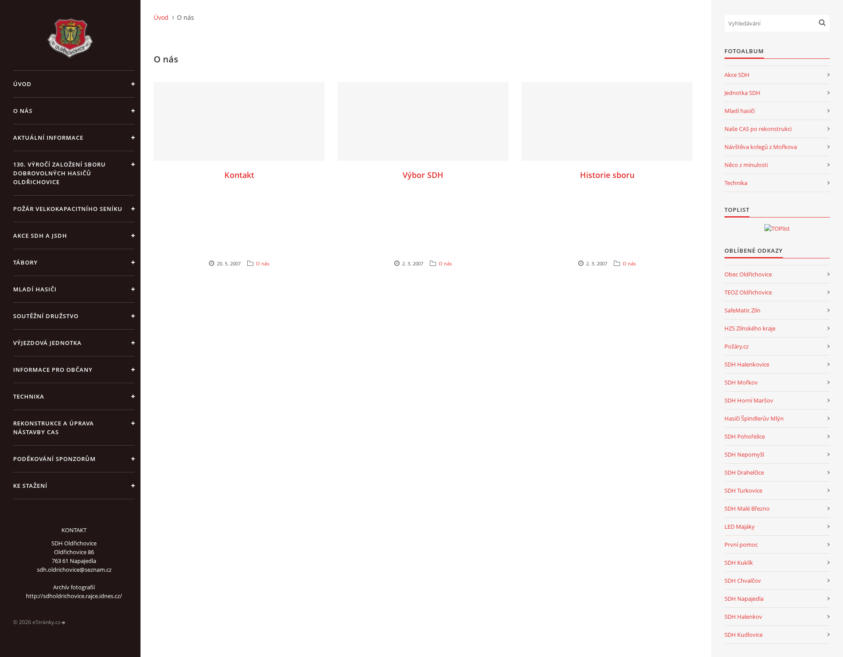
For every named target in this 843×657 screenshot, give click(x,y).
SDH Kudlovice (743, 635)
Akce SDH (736, 75)
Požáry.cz (736, 346)
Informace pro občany (53, 370)
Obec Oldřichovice (748, 274)
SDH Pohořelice (744, 436)
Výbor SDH (423, 175)
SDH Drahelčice (744, 472)
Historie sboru (607, 175)
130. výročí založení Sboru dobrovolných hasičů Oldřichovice (59, 173)
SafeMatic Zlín (742, 310)
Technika (28, 396)
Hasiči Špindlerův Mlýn (754, 418)
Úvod (22, 84)
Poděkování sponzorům (54, 459)
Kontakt (239, 175)
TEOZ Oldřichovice (748, 292)
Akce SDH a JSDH (40, 236)
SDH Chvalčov (742, 580)
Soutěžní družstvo (46, 316)
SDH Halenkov (743, 617)
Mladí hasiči (35, 289)
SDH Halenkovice (746, 364)
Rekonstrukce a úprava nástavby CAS (53, 427)
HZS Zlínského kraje (749, 328)
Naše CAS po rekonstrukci (758, 129)
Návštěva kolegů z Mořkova (760, 147)
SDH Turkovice (743, 490)
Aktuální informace (48, 138)
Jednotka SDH (742, 93)
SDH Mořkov (741, 382)
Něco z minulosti (746, 165)
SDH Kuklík (738, 562)
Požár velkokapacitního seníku (67, 209)
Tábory (25, 262)
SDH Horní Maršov (748, 400)
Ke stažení (30, 486)
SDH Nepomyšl (744, 454)
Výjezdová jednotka (47, 343)
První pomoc (741, 544)
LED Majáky (739, 526)
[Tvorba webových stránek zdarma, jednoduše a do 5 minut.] (64, 622)
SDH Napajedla (744, 599)
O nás (22, 111)
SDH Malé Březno (747, 508)
